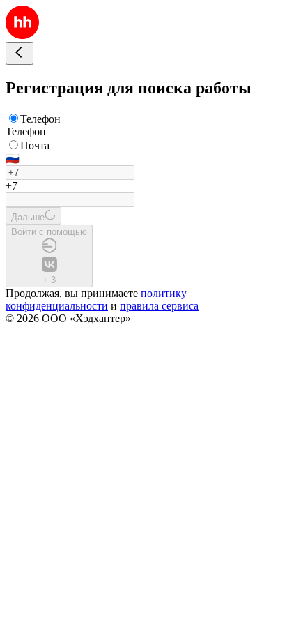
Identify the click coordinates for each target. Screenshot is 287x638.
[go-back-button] (19, 53)
